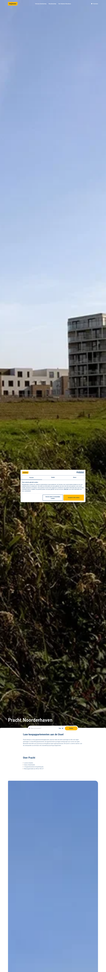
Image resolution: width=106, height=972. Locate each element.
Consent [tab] (31, 477)
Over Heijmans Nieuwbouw (64, 3)
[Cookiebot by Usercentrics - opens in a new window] (77, 472)
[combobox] (43, 728)
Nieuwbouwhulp (52, 3)
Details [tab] (53, 477)
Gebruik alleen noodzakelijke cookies (52, 497)
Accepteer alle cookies (73, 497)
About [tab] (74, 477)
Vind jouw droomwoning (40, 3)
